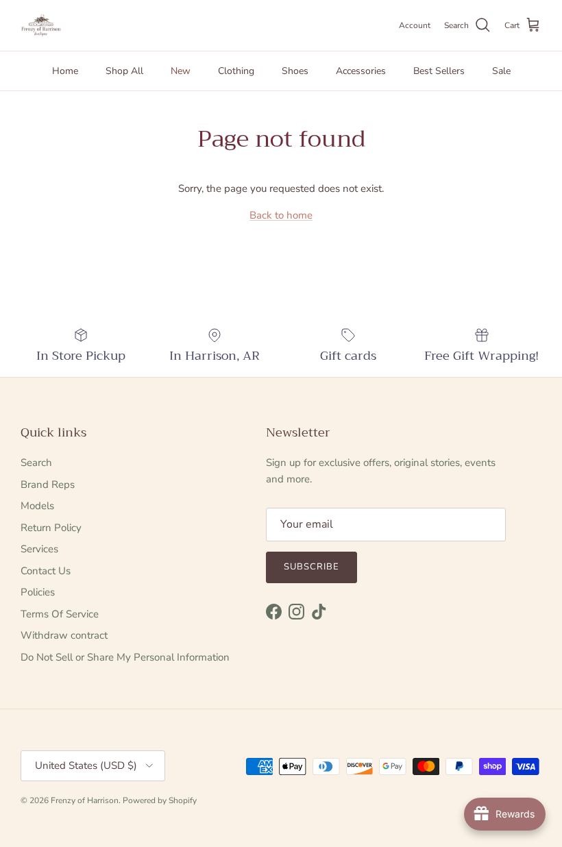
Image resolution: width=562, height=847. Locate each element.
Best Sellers (439, 70)
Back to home (281, 215)
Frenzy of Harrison (85, 800)
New (181, 70)
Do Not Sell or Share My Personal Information (125, 657)
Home (65, 70)
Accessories (361, 70)
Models (37, 506)
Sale (501, 70)
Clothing (236, 70)
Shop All (124, 70)
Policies (38, 592)
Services (39, 549)
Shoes (295, 70)
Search (36, 462)
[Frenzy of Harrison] (41, 25)
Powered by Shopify (160, 800)
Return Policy (51, 528)
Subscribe (311, 567)
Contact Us (46, 571)
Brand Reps (48, 484)
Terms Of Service (60, 614)
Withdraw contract (64, 635)
